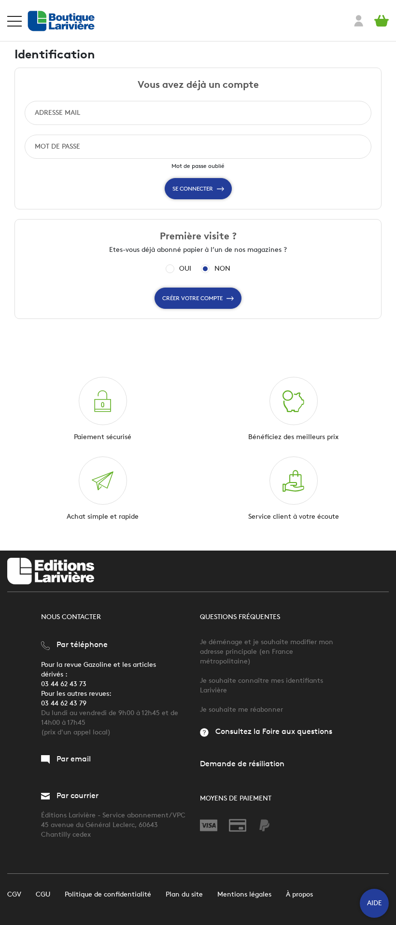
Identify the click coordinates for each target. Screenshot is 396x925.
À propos (299, 894)
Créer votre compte (192, 298)
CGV (14, 894)
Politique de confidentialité (108, 894)
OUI (185, 268)
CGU (43, 894)
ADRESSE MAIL (57, 113)
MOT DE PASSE (57, 146)
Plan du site (184, 894)
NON (222, 268)
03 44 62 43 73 (63, 684)
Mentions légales (244, 894)
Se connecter (192, 188)
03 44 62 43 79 (63, 703)
